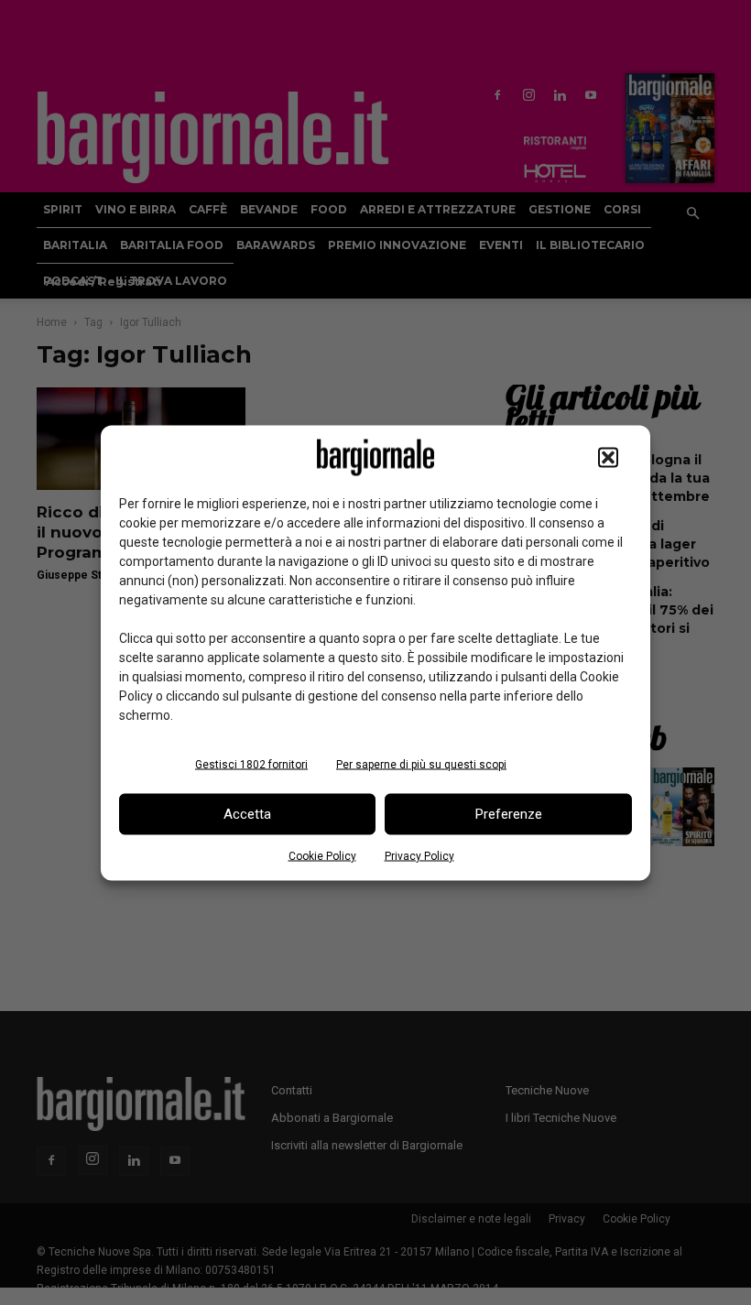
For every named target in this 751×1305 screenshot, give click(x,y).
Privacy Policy (419, 855)
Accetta (247, 814)
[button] (608, 457)
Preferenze (508, 814)
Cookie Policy (322, 855)
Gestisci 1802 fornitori (251, 763)
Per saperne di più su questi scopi (421, 763)
